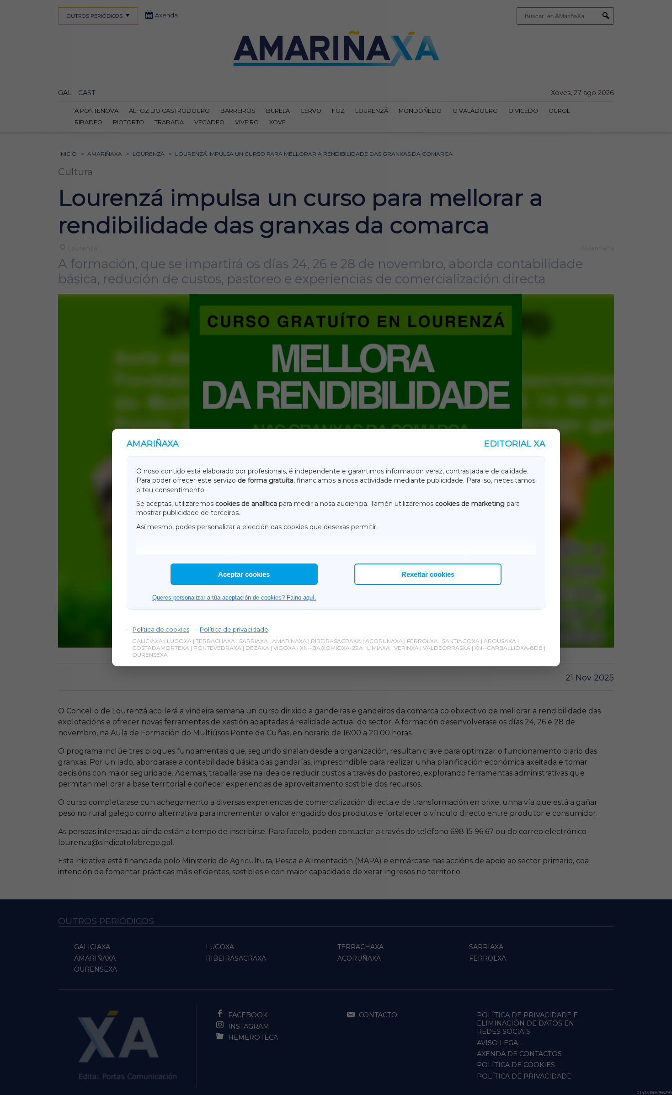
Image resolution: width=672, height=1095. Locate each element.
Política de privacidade (234, 629)
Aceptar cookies (244, 574)
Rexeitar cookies (427, 574)
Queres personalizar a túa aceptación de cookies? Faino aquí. (234, 597)
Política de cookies (161, 629)
